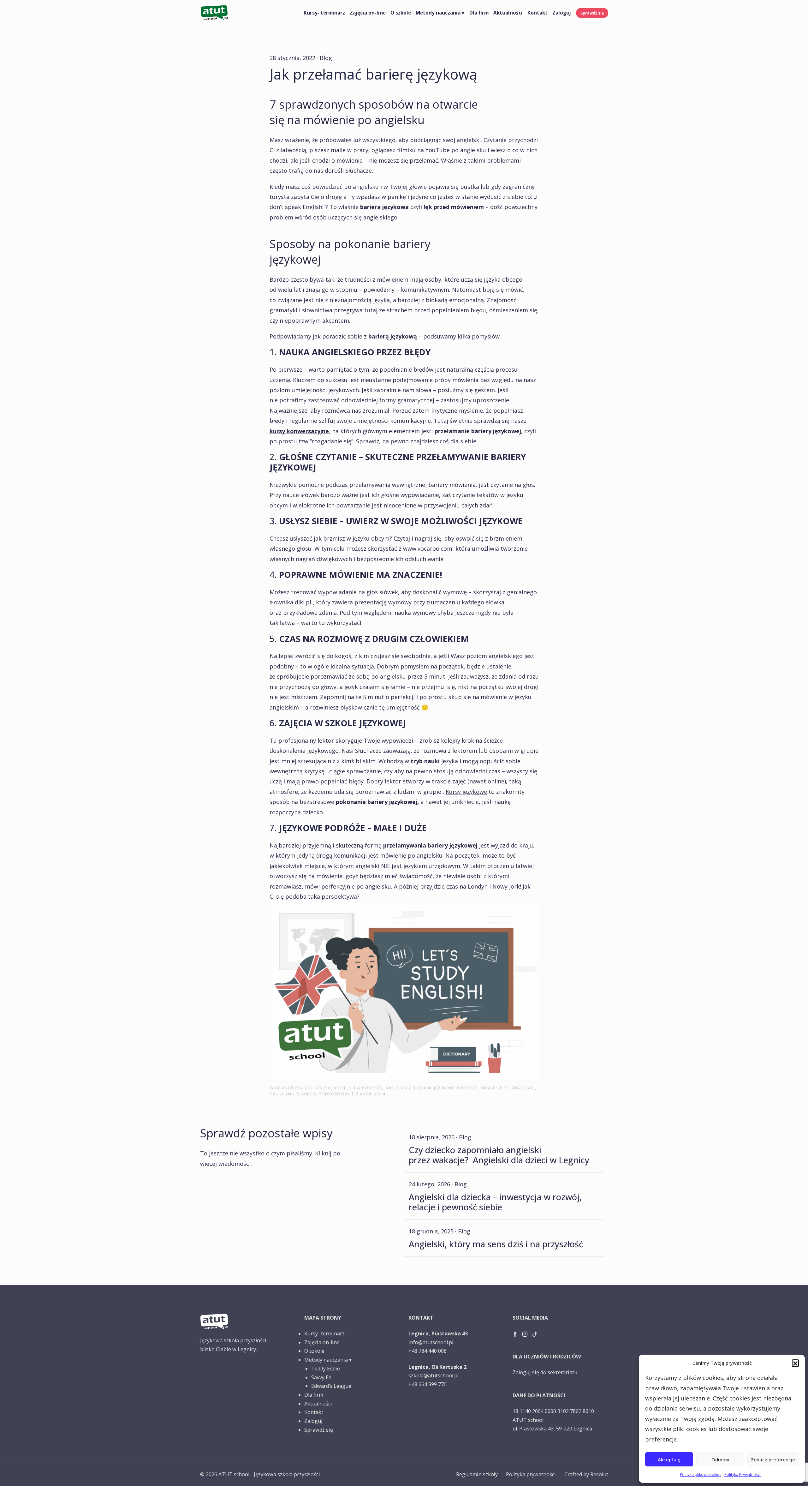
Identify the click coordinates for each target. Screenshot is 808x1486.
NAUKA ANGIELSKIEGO (293, 1094)
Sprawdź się (592, 12)
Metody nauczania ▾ (440, 12)
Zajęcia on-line (368, 12)
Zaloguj (561, 12)
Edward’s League (331, 1385)
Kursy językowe (466, 791)
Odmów (720, 1459)
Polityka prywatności (531, 1474)
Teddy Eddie (325, 1368)
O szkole (400, 12)
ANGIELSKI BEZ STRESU (306, 1088)
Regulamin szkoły (477, 1474)
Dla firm (479, 12)
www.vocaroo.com (427, 548)
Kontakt (537, 12)
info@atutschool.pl (430, 1342)
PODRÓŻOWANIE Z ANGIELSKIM (352, 1094)
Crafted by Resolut (586, 1474)
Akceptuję (669, 1459)
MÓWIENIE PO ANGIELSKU (507, 1088)
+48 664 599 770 (427, 1384)
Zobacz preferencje (773, 1459)
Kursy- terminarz (324, 12)
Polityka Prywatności (742, 1474)
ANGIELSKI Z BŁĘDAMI (408, 1088)
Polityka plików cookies (700, 1474)
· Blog (324, 58)
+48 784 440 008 (427, 1350)
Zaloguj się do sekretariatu (545, 1372)
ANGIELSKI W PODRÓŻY (358, 1088)
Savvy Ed (321, 1377)
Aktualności (508, 12)
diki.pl (303, 602)
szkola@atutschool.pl (433, 1375)
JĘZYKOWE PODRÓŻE (456, 1088)
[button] (795, 1363)
